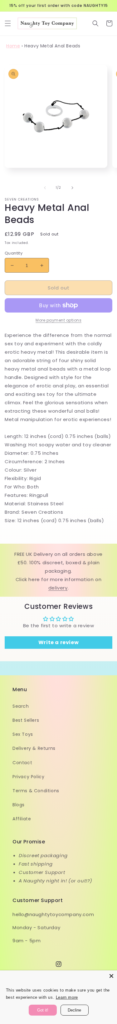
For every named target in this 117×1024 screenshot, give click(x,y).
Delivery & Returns (34, 748)
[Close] (111, 976)
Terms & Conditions (35, 791)
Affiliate (21, 819)
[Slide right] (72, 188)
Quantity (13, 253)
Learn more (67, 997)
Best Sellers (25, 720)
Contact (22, 763)
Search (20, 706)
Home (13, 46)
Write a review (58, 642)
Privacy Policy (28, 777)
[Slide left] (45, 188)
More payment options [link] (58, 320)
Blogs (18, 805)
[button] (8, 23)
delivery (58, 588)
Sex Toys (22, 734)
